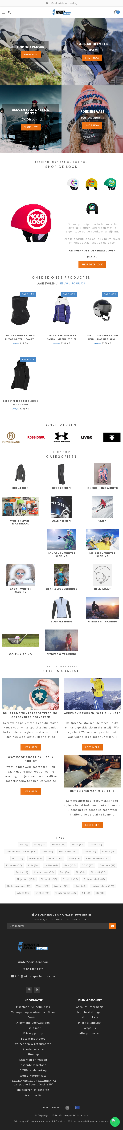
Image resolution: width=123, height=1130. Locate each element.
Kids (33, 865)
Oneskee (107, 865)
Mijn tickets (90, 1017)
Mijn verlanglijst (90, 1022)
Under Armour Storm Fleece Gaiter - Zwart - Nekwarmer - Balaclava (20, 339)
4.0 (23, 844)
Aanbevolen (46, 283)
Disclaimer (33, 1028)
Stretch (70, 879)
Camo (96, 844)
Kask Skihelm (97, 858)
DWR (47, 851)
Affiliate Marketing (33, 1070)
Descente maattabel (33, 1065)
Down (90, 851)
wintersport (65, 893)
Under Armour (18, 886)
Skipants (49, 879)
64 (86, 893)
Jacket (55, 858)
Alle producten (90, 1033)
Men (70, 865)
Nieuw (63, 283)
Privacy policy (33, 1033)
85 (100, 893)
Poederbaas (44, 872)
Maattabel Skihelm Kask (33, 1007)
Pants (22, 872)
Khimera (14, 865)
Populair (78, 283)
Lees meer (31, 747)
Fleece (108, 851)
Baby (39, 844)
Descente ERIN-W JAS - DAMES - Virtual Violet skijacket (62, 339)
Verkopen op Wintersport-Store (33, 1012)
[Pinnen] (77, 1107)
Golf (17, 858)
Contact (33, 1017)
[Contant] (56, 1107)
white (23, 893)
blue (80, 886)
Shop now (31, 54)
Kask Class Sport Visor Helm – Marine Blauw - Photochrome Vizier (103, 339)
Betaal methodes (33, 1038)
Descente (68, 851)
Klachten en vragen (33, 1059)
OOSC (88, 865)
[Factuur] (67, 1107)
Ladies (51, 865)
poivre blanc (103, 886)
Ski (80, 872)
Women (61, 886)
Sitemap (33, 1054)
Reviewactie (33, 1095)
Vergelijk (90, 1028)
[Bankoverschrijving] (46, 1107)
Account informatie (90, 1007)
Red (65, 872)
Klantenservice (33, 1049)
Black (77, 844)
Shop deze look (92, 264)
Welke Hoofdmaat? (33, 1075)
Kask (74, 858)
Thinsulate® (94, 879)
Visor (42, 886)
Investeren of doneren (33, 1089)
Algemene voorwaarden (33, 1022)
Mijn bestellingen (89, 1012)
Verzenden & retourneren (33, 1044)
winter (42, 893)
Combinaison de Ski (21, 851)
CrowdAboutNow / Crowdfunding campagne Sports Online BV (33, 1082)
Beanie (58, 844)
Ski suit (98, 872)
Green (35, 858)
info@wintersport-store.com (35, 976)
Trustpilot (104, 1121)
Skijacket (26, 879)
